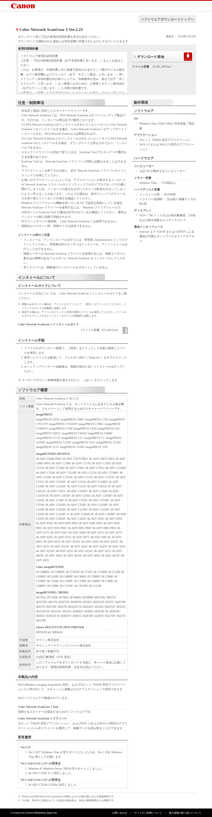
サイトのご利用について (148, 812)
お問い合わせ (119, 812)
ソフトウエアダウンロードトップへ (167, 19)
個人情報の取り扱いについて (185, 812)
